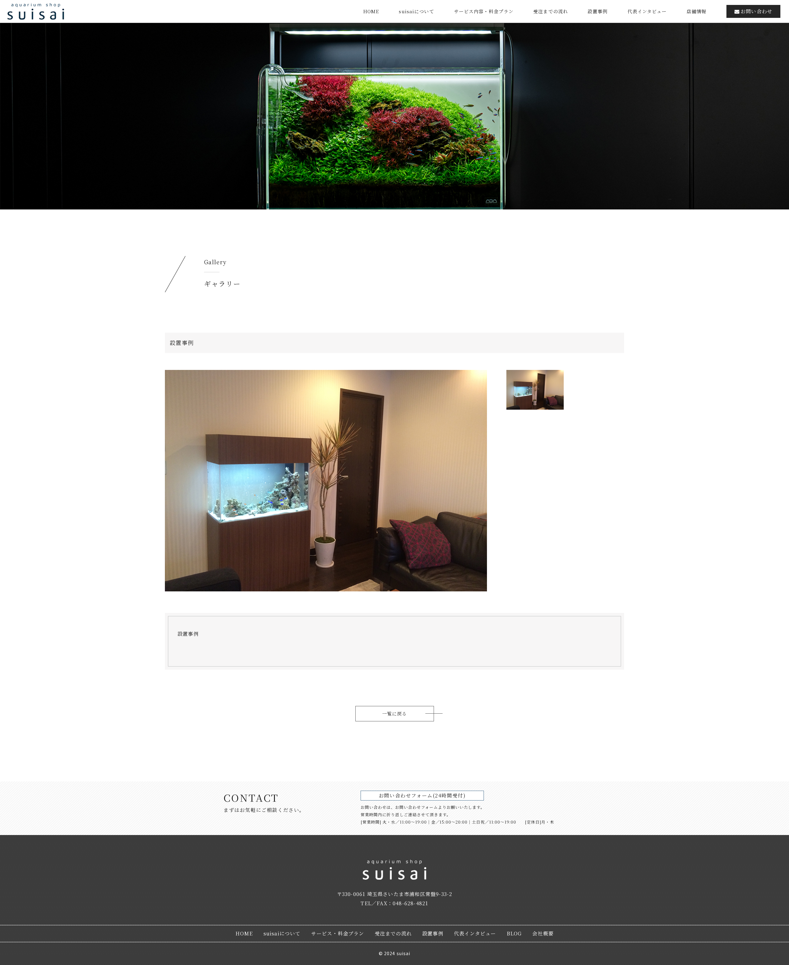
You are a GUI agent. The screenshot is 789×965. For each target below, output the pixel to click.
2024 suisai (397, 953)
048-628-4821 (410, 903)
